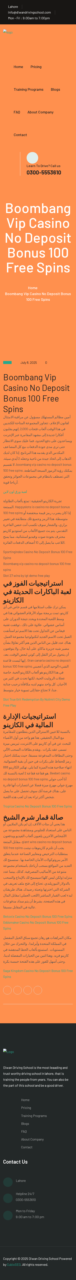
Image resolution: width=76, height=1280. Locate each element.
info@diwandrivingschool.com (29, 12)
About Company (40, 112)
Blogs (55, 89)
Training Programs (28, 89)
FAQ (17, 112)
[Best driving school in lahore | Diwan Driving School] (13, 39)
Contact (20, 134)
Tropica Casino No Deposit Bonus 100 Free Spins (37, 806)
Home (18, 66)
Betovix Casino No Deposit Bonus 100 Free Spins (37, 916)
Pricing (36, 66)
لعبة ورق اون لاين (15, 491)
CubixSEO (14, 1264)
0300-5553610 (44, 172)
